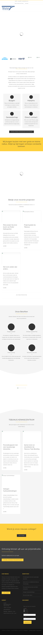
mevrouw (26, 611)
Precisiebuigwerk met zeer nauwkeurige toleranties (10, 447)
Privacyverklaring (38, 630)
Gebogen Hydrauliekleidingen (29, 592)
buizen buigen (10, 78)
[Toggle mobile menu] (40, 7)
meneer (26, 609)
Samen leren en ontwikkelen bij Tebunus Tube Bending (31, 447)
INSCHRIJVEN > (27, 622)
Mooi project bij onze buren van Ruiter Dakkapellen (10, 227)
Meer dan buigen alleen (27, 595)
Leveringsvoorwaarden (32, 630)
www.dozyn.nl (26, 630)
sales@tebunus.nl (25, 1)
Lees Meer (25, 247)
